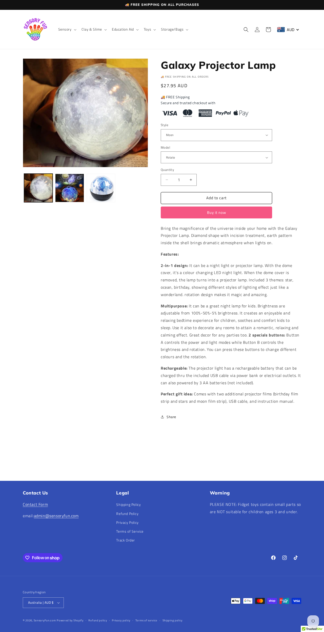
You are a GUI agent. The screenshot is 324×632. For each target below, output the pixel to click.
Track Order (125, 540)
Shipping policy (173, 620)
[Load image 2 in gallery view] (69, 188)
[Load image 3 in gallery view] (101, 188)
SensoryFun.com (45, 620)
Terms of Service (130, 531)
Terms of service (146, 620)
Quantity (167, 169)
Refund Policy (127, 513)
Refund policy (97, 620)
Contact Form (35, 504)
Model (165, 147)
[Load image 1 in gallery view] (38, 188)
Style (164, 125)
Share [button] (171, 416)
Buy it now (216, 212)
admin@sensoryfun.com (56, 516)
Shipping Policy (128, 504)
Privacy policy (121, 620)
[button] (66, 29)
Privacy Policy (127, 522)
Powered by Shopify (70, 620)
